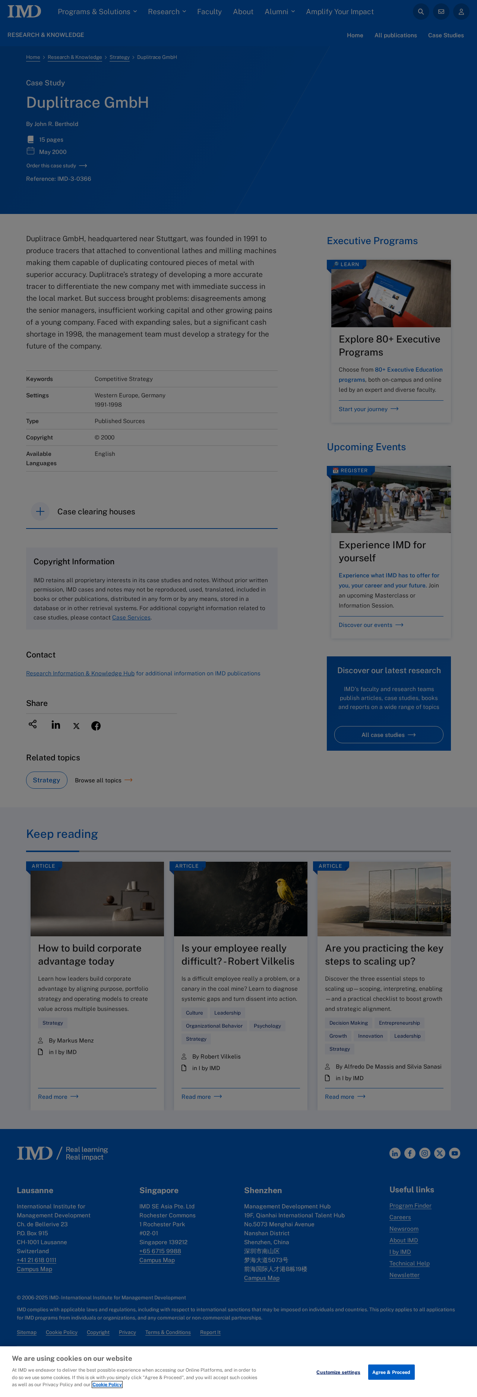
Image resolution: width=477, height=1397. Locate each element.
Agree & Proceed (391, 1372)
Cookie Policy (107, 1384)
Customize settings (338, 1372)
